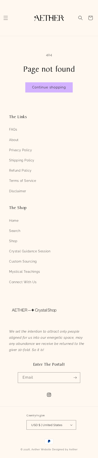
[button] (6, 18)
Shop (13, 241)
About (14, 140)
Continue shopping (49, 87)
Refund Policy (20, 170)
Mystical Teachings (24, 271)
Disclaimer (17, 191)
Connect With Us (23, 282)
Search (15, 231)
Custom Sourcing (23, 261)
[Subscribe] (75, 377)
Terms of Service (22, 181)
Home (13, 220)
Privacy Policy (20, 150)
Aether (35, 449)
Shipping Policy (21, 160)
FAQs (13, 129)
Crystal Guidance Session (29, 251)
